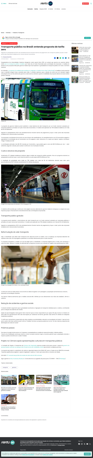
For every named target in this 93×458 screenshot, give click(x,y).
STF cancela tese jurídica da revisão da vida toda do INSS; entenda (24, 355)
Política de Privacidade (28, 454)
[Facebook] (79, 444)
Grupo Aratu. (61, 445)
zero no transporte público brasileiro (14, 64)
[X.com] (84, 444)
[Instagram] (82, 444)
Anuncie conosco (69, 450)
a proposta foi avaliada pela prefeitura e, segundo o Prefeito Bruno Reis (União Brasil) (31, 70)
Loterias (63, 9)
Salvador (30, 9)
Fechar (87, 454)
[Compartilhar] (68, 58)
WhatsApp (62, 358)
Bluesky (21, 358)
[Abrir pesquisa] (91, 3)
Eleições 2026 (43, 9)
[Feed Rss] (90, 444)
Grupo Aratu (23, 450)
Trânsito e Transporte (18, 32)
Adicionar (87, 38)
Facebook (15, 358)
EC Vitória (57, 9)
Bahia (36, 9)
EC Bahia (50, 9)
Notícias (8, 32)
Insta (11, 358)
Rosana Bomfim (7, 57)
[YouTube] (87, 444)
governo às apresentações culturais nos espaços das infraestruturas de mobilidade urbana (35, 346)
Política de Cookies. (48, 454)
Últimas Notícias (13, 3)
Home (2, 32)
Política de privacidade (45, 450)
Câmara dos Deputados (30, 345)
